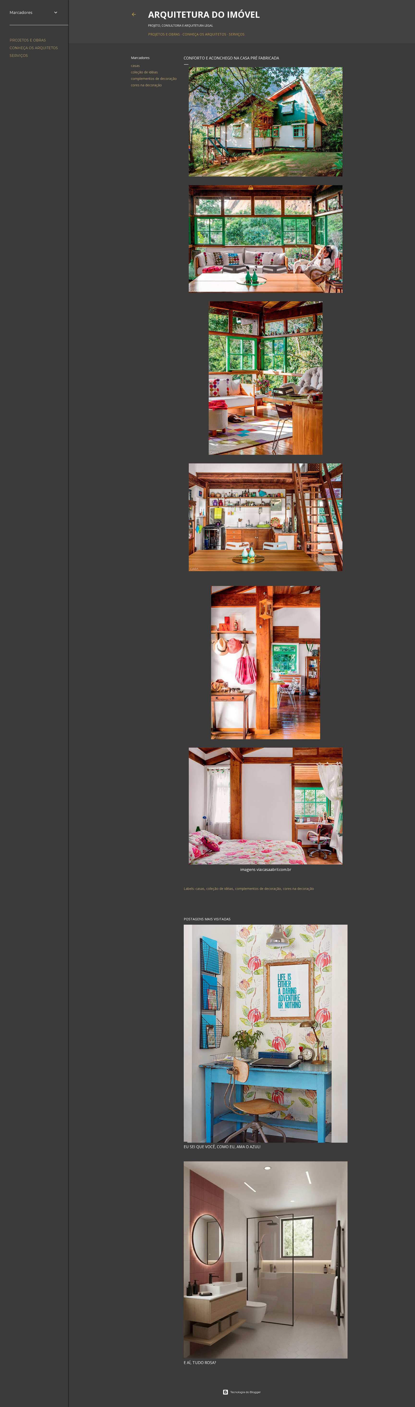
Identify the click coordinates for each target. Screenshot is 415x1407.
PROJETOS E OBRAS (164, 34)
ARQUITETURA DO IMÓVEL (204, 14)
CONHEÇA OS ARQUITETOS (204, 34)
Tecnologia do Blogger (245, 1392)
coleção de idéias (144, 72)
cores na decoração (146, 85)
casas (135, 65)
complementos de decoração (154, 78)
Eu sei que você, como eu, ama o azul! (222, 1146)
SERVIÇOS (236, 34)
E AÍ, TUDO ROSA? (200, 1362)
